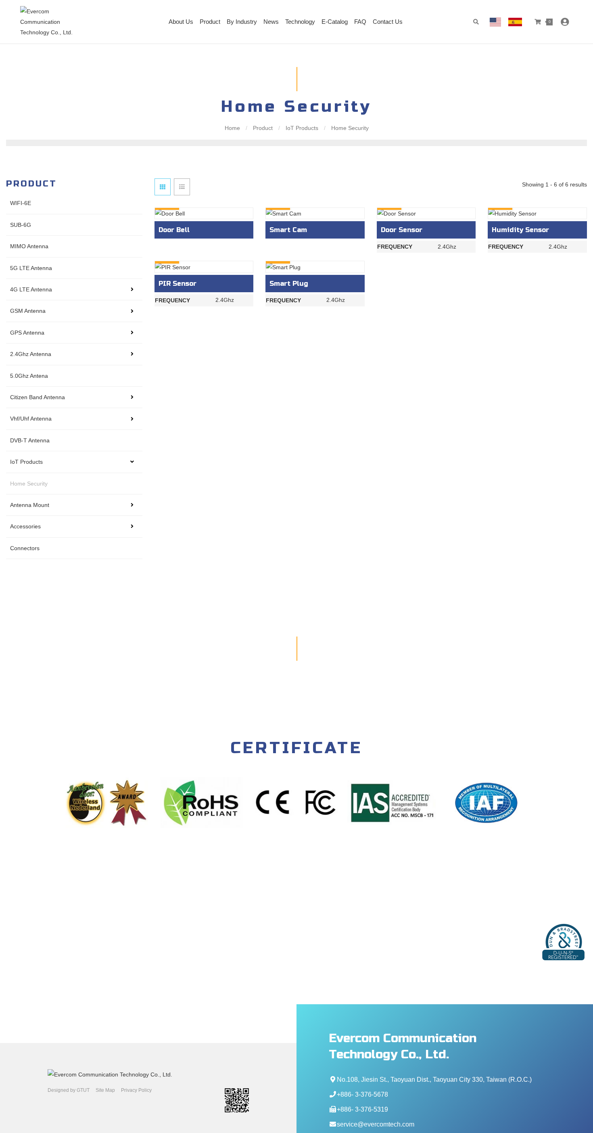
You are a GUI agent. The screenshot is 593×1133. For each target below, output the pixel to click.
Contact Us (388, 21)
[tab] (163, 186)
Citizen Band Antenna (37, 397)
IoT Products (302, 128)
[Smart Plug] (315, 266)
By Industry (242, 21)
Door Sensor (401, 230)
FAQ (360, 21)
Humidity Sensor (520, 230)
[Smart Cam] (315, 213)
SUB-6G (20, 225)
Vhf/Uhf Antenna (31, 418)
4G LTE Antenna (31, 289)
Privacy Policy (136, 1090)
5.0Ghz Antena (29, 376)
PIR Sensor (177, 283)
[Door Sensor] (426, 213)
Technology (300, 21)
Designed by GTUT (69, 1090)
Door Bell (174, 230)
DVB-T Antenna (30, 440)
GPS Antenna (27, 332)
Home (233, 128)
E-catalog (335, 21)
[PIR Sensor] (204, 266)
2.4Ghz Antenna (30, 354)
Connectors (25, 548)
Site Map (105, 1090)
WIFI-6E (20, 203)
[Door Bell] (204, 213)
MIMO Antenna (29, 246)
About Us (181, 21)
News (271, 21)
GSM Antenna (28, 311)
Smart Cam (288, 230)
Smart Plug (288, 283)
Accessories (25, 526)
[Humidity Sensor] (537, 213)
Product (210, 21)
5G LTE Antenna (31, 268)
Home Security (349, 128)
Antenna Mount (29, 505)
